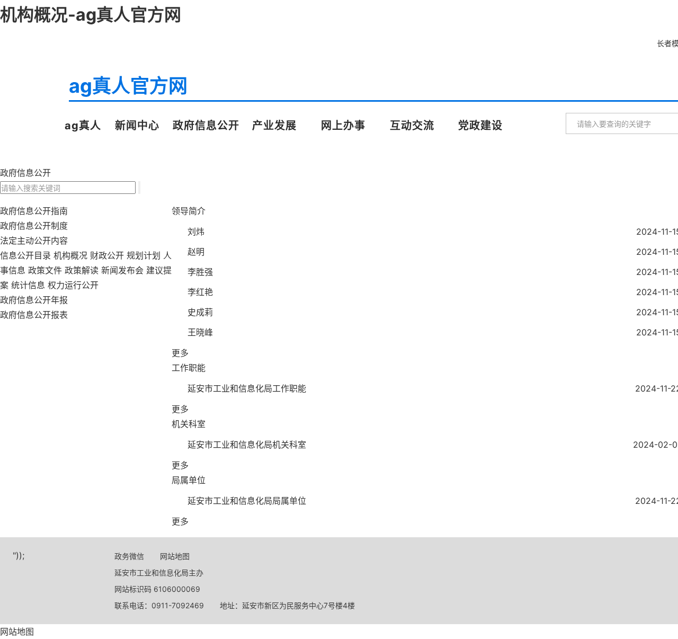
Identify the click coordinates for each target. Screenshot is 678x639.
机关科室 (189, 424)
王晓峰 (200, 332)
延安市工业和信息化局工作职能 (247, 388)
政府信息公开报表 (34, 314)
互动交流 (412, 125)
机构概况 (70, 255)
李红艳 (200, 292)
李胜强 (200, 272)
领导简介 (189, 211)
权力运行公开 (73, 285)
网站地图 (175, 556)
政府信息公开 (206, 125)
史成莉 (200, 312)
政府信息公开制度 (34, 225)
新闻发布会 (122, 270)
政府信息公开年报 (34, 300)
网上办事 (343, 125)
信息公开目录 (25, 255)
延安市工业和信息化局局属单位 (247, 500)
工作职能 (189, 367)
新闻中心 (137, 125)
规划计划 (143, 255)
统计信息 (28, 285)
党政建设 (480, 125)
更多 (180, 353)
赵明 (196, 251)
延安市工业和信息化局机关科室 (247, 444)
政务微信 (129, 556)
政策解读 (82, 270)
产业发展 (274, 125)
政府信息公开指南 (34, 211)
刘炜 (196, 231)
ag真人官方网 (33, 100)
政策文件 (45, 270)
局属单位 (189, 480)
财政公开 (107, 255)
